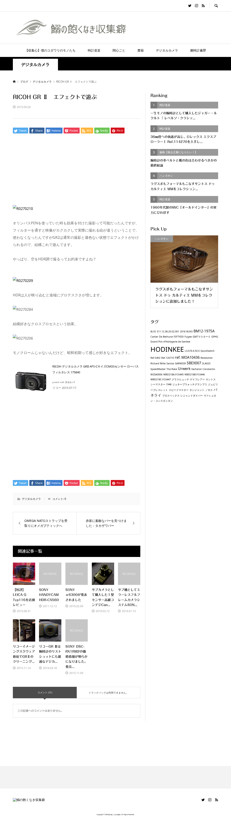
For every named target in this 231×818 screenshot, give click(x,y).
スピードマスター (179, 390)
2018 (182, 331)
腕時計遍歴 (198, 50)
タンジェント (196, 390)
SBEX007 (194, 363)
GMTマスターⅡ (201, 336)
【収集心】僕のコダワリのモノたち (50, 50)
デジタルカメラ (167, 50)
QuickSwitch (208, 350)
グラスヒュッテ (180, 379)
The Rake (171, 369)
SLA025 (206, 363)
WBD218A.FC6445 (173, 374)
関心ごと (119, 50)
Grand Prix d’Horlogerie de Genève (170, 341)
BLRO (189, 331)
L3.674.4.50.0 (192, 350)
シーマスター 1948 (160, 384)
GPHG (214, 336)
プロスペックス (171, 395)
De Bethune (166, 336)
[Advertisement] (115, 171)
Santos (170, 363)
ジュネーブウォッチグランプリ (189, 384)
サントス (211, 379)
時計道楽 (94, 50)
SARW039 (180, 363)
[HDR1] (23, 208)
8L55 (153, 331)
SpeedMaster (158, 369)
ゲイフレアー (197, 379)
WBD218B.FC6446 (195, 374)
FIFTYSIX (179, 336)
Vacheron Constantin (203, 369)
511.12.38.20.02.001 (168, 331)
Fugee (188, 336)
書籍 (140, 50)
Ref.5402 (155, 357)
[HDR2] (23, 280)
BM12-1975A (204, 331)
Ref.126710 (167, 357)
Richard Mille (158, 363)
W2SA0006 (156, 374)
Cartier (154, 336)
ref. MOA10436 (187, 357)
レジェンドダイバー (191, 395)
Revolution (207, 357)
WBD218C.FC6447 (160, 379)
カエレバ (70, 382)
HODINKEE (167, 349)
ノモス (209, 390)
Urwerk (184, 368)
